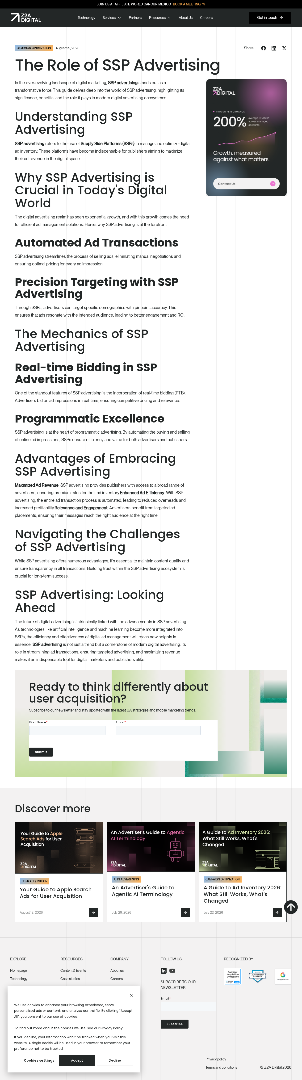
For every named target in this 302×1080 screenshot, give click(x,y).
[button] (109, 18)
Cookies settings (39, 1060)
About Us (186, 18)
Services (109, 18)
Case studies (70, 979)
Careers (206, 18)
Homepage (18, 970)
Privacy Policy (112, 1028)
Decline (115, 1060)
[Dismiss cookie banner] (131, 996)
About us (117, 970)
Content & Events (73, 970)
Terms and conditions (221, 1067)
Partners (135, 18)
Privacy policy (216, 1059)
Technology (86, 18)
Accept (77, 1060)
